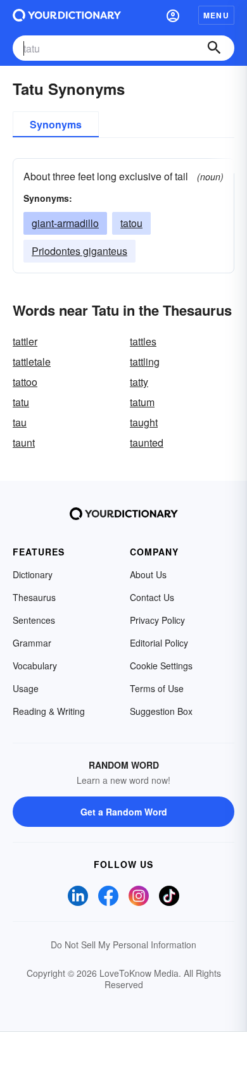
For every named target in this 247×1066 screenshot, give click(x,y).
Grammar (32, 642)
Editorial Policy (159, 642)
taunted (146, 442)
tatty (139, 382)
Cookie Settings (161, 665)
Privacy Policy (157, 620)
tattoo (25, 382)
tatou (131, 223)
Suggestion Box (161, 711)
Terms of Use (157, 688)
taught (144, 422)
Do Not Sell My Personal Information (123, 944)
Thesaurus (34, 597)
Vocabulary (35, 665)
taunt (24, 442)
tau (20, 422)
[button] (172, 15)
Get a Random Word (123, 811)
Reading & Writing (49, 711)
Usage (26, 688)
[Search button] (214, 48)
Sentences (34, 620)
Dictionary (33, 574)
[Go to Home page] (67, 15)
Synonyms (56, 124)
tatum (142, 402)
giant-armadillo (65, 223)
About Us (148, 574)
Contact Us (152, 597)
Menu (216, 15)
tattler (25, 341)
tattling (145, 361)
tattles (143, 341)
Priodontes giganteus (79, 251)
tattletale (32, 361)
